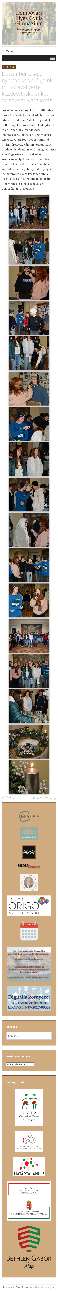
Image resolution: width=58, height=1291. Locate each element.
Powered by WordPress (15, 1287)
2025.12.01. (9, 67)
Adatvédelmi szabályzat (42, 1287)
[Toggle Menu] (52, 58)
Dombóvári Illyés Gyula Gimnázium (29, 18)
